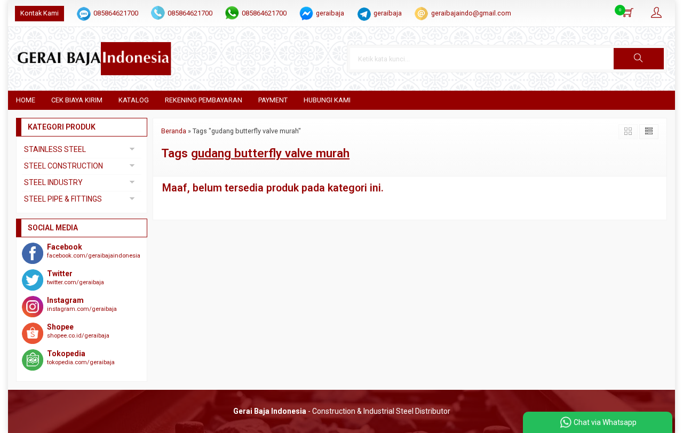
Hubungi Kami (327, 100)
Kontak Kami (39, 13)
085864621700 (115, 13)
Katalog (133, 100)
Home (25, 100)
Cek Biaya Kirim (76, 100)
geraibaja (330, 13)
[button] (639, 58)
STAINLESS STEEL (55, 149)
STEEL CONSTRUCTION (63, 166)
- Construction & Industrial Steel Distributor (341, 411)
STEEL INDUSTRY (53, 182)
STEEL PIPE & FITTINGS (63, 199)
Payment (273, 100)
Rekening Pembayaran (203, 100)
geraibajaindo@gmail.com (471, 13)
